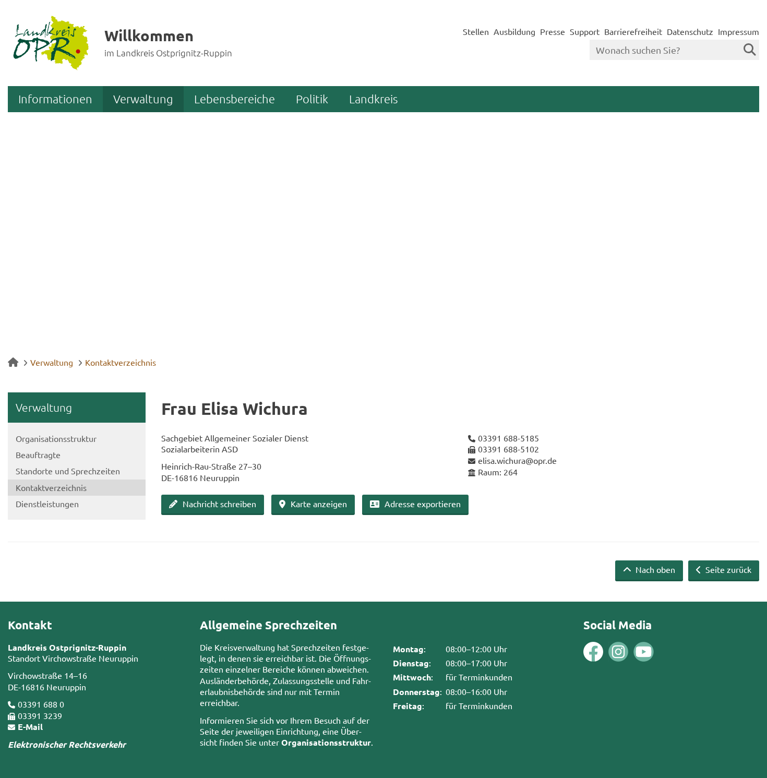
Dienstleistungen (47, 503)
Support (585, 31)
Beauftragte (38, 454)
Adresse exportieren (423, 503)
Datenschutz (690, 31)
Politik (312, 98)
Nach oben (654, 569)
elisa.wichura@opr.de (517, 460)
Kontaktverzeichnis (120, 362)
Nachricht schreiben (219, 503)
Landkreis (373, 98)
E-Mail (30, 726)
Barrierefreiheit (633, 31)
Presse (552, 31)
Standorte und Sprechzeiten (68, 470)
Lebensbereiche (234, 98)
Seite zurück (727, 569)
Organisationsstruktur (56, 438)
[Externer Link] (593, 653)
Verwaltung (143, 98)
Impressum (738, 31)
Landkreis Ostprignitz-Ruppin (67, 647)
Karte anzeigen (319, 503)
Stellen (476, 31)
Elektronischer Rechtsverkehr (67, 744)
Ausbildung (514, 31)
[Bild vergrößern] (605, 652)
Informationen (55, 98)
